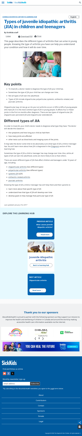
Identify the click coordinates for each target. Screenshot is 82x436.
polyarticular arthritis (17, 170)
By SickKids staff (11, 32)
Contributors (41, 400)
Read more (45, 235)
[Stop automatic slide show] (39, 338)
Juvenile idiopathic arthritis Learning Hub (20, 17)
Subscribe (35, 383)
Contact (41, 405)
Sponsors (41, 411)
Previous (35, 338)
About (41, 395)
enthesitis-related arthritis (19, 177)
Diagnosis (55, 146)
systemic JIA (13, 174)
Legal (52, 389)
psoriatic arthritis (15, 180)
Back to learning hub (41, 265)
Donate (41, 416)
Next (43, 338)
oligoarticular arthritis (17, 167)
